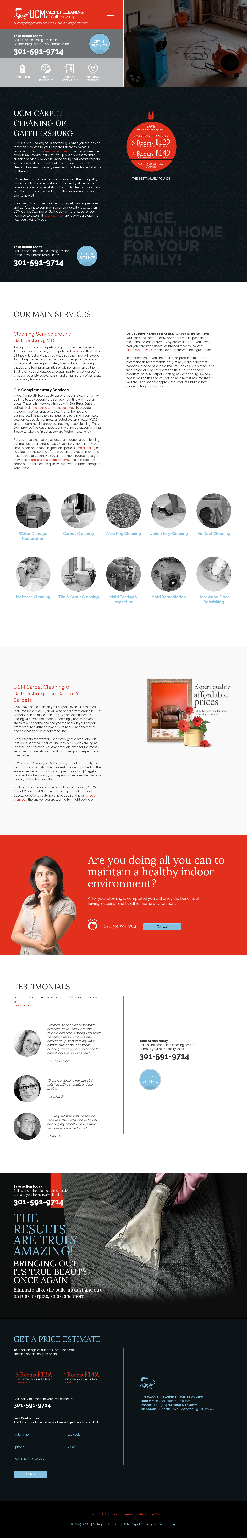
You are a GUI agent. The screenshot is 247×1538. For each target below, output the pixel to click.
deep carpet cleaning (58, 151)
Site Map (154, 1514)
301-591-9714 (38, 50)
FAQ (103, 1514)
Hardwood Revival (139, 350)
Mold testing (86, 448)
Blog (114, 1514)
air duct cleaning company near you (49, 407)
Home (89, 1514)
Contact (162, 926)
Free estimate (133, 1514)
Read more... (22, 1005)
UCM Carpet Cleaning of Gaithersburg (149, 1524)
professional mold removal (50, 460)
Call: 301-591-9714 (120, 926)
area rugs (78, 351)
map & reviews (185, 1405)
